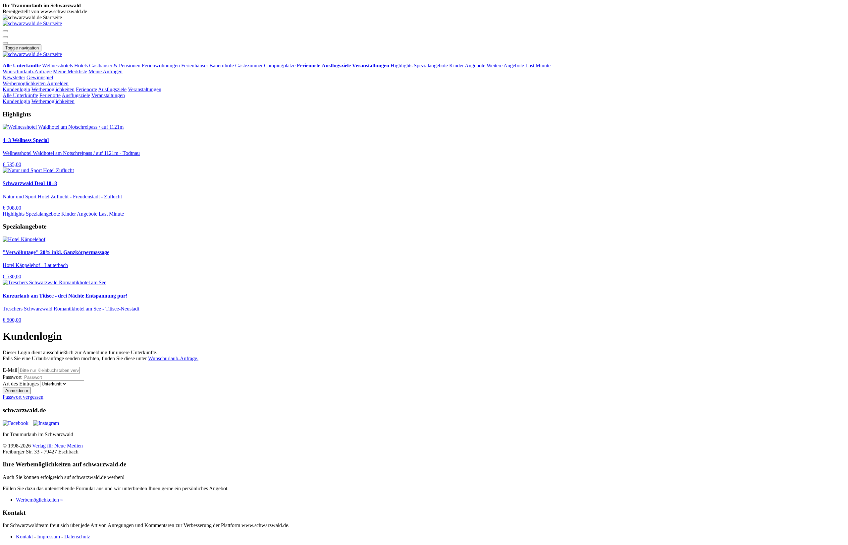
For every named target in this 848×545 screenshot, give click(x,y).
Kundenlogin (16, 89)
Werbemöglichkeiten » (39, 500)
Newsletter (14, 77)
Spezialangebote (431, 65)
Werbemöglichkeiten (25, 83)
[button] (5, 31)
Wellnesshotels (57, 65)
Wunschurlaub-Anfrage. (173, 358)
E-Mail (10, 370)
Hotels (81, 65)
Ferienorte (86, 89)
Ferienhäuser (194, 65)
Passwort (12, 377)
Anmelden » (16, 390)
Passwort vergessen (23, 397)
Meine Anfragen (105, 71)
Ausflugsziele (112, 89)
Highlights (401, 65)
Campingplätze (279, 65)
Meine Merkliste (70, 71)
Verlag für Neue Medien (57, 445)
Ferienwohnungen (161, 65)
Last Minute (538, 65)
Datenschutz (77, 536)
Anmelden (58, 83)
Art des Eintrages (21, 383)
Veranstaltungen (144, 89)
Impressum (49, 536)
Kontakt (25, 536)
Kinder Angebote (467, 65)
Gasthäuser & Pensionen (114, 65)
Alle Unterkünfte (20, 95)
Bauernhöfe (221, 65)
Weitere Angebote (505, 65)
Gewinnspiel (39, 77)
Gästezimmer (249, 65)
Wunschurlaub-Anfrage (27, 71)
